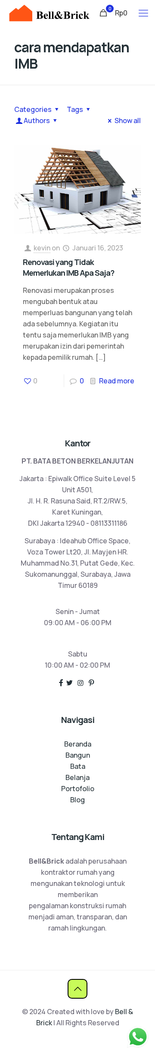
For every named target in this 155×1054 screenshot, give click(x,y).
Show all (128, 120)
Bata (77, 766)
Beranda (77, 744)
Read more (116, 380)
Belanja (77, 777)
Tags (75, 109)
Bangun (77, 755)
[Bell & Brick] (49, 13)
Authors (37, 120)
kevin (42, 248)
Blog (77, 799)
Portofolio (77, 788)
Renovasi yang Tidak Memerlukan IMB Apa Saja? (68, 267)
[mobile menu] (143, 13)
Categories (33, 109)
